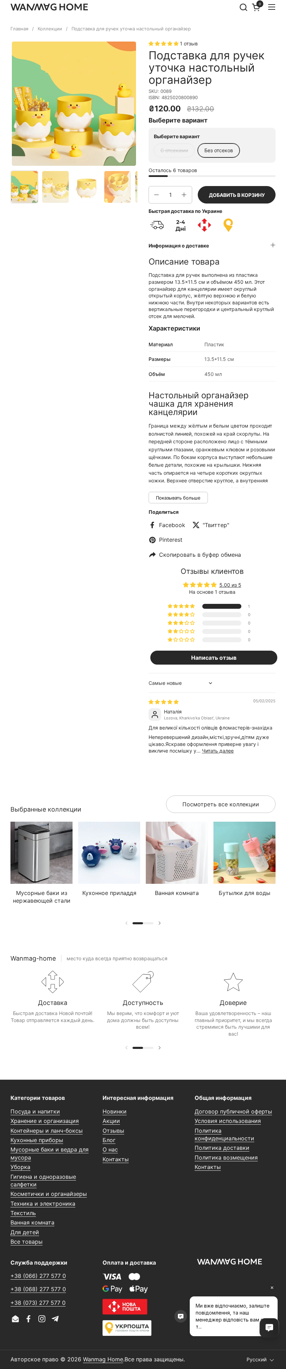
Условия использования (228, 1120)
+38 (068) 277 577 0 (38, 1289)
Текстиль (23, 1212)
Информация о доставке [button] (179, 246)
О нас (110, 1149)
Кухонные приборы (36, 1140)
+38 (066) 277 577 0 (38, 1275)
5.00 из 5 (230, 585)
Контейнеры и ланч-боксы (46, 1130)
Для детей (24, 1232)
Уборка (20, 1166)
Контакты (116, 1159)
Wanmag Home (103, 1359)
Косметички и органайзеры (48, 1193)
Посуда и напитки (35, 1111)
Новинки (115, 1111)
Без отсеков (218, 150)
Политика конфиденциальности (224, 1134)
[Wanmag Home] (49, 6)
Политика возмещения (226, 1157)
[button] (243, 7)
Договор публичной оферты (233, 1111)
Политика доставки (222, 1147)
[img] (164, 702)
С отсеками (174, 150)
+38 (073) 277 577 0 (38, 1302)
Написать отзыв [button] (213, 657)
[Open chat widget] (269, 1328)
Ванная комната (32, 1222)
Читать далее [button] (218, 751)
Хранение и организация (44, 1120)
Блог (109, 1140)
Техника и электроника (42, 1203)
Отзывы (113, 1130)
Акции (111, 1120)
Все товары (26, 1241)
